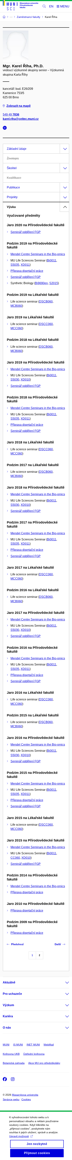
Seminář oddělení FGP (26, 232)
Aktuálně (9, 982)
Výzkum (8, 1005)
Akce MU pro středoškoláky (44, 1063)
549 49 (11, 114)
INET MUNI (33, 1044)
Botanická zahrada (14, 1063)
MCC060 (16, 328)
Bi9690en (41, 283)
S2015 (53, 283)
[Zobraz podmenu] (63, 982)
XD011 (25, 264)
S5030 (15, 379)
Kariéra (8, 1016)
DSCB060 (46, 301)
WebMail (49, 1044)
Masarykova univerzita (25, 1094)
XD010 (25, 379)
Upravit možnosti (19, 1136)
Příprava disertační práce (27, 270)
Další (58, 944)
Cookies (26, 1099)
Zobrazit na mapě (18, 105)
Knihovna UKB (11, 1053)
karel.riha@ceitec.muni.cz (21, 118)
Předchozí (17, 944)
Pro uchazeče (12, 993)
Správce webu (11, 1099)
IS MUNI (18, 1044)
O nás (7, 1027)
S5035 (15, 264)
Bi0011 (51, 260)
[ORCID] (6, 128)
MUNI (6, 1044)
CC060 (15, 857)
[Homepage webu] (20, 5)
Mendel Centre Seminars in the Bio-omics (38, 254)
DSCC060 (46, 324)
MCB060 (16, 305)
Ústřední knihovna (33, 1053)
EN (51, 6)
